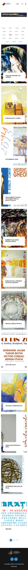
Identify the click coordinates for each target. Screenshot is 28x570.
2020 (16, 38)
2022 (7, 41)
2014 (4, 35)
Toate (3, 28)
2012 (16, 31)
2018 (3, 38)
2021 (23, 38)
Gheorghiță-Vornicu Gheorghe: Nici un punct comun (13, 198)
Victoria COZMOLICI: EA (13, 406)
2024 (20, 41)
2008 (17, 28)
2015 (10, 35)
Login (17, 4)
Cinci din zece (10, 365)
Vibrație (8, 529)
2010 (4, 31)
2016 (16, 35)
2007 (10, 28)
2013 (22, 31)
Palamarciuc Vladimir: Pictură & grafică (13, 282)
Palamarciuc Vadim (13, 118)
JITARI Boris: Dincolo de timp (13, 487)
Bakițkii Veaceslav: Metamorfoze (12, 240)
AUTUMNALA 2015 (11, 159)
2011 (10, 31)
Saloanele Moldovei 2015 (12, 446)
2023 (13, 41)
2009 (23, 28)
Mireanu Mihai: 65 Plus (13, 323)
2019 (10, 38)
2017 (22, 35)
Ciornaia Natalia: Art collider (13, 76)
